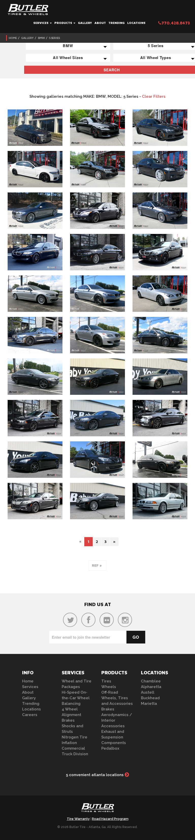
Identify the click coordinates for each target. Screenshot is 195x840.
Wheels (108, 686)
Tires (106, 681)
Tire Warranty (78, 819)
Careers (29, 714)
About (100, 23)
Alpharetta (151, 686)
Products (63, 23)
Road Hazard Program (110, 819)
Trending (116, 23)
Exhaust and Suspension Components (113, 737)
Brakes (68, 720)
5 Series (54, 38)
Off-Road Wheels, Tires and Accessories (117, 698)
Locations (136, 23)
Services (41, 23)
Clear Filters (154, 96)
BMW (41, 38)
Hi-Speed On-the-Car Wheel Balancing (76, 698)
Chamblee (151, 681)
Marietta (149, 703)
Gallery (85, 23)
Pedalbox (110, 748)
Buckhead (150, 698)
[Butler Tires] (97, 809)
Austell (147, 692)
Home (13, 38)
